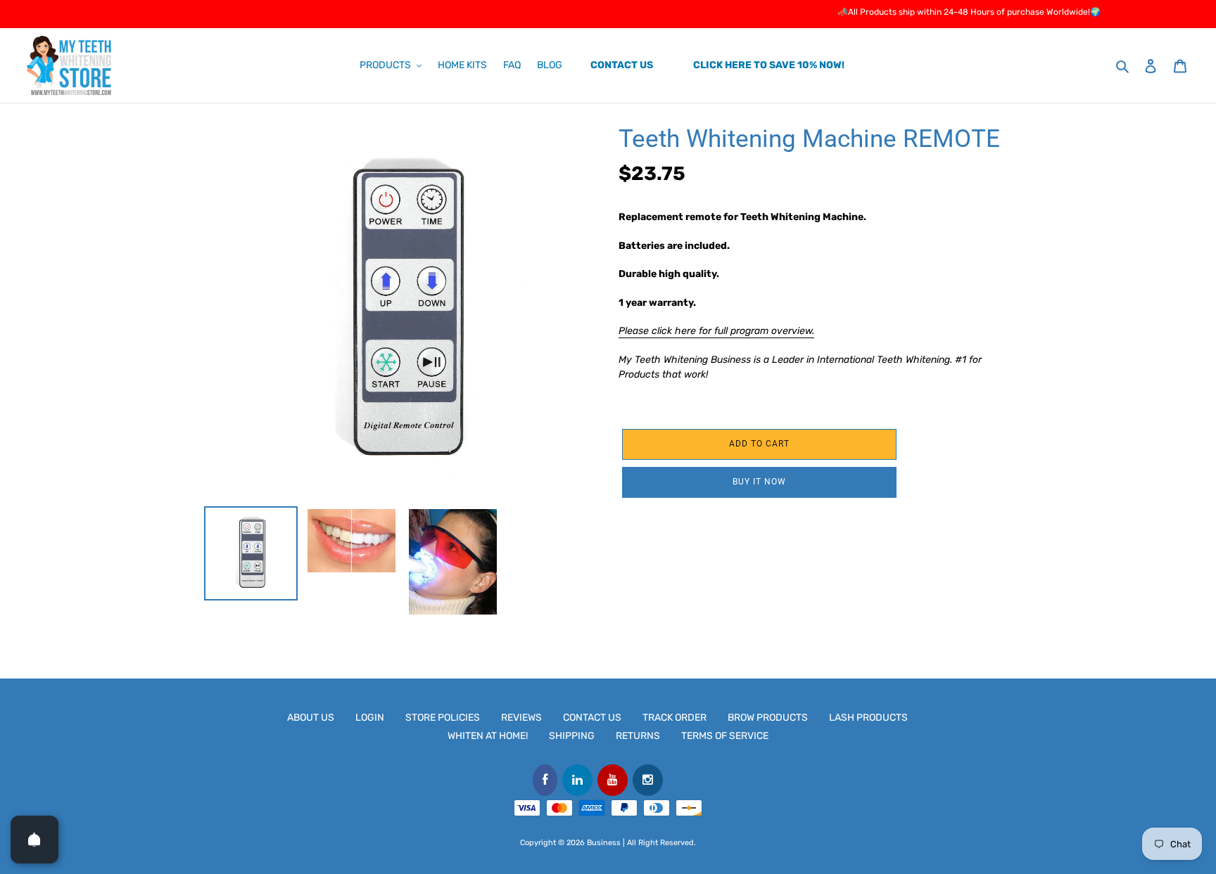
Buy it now (759, 482)
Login (369, 718)
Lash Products (868, 718)
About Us (310, 718)
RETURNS (638, 736)
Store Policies (442, 718)
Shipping (572, 736)
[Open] (34, 839)
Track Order (674, 718)
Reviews (521, 718)
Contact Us (592, 718)
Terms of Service (724, 736)
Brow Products (768, 718)
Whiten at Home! (488, 736)
